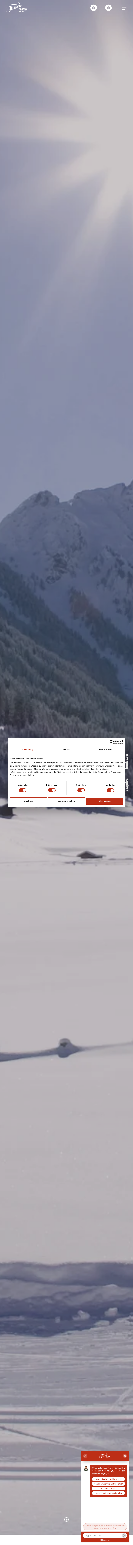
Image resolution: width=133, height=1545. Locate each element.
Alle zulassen (104, 801)
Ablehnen (28, 801)
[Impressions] (93, 8)
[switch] (52, 790)
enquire (126, 784)
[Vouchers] (108, 8)
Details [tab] (66, 749)
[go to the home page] (17, 7)
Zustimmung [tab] (27, 749)
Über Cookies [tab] (105, 749)
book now (126, 761)
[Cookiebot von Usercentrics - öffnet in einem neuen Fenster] (111, 742)
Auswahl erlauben (66, 801)
